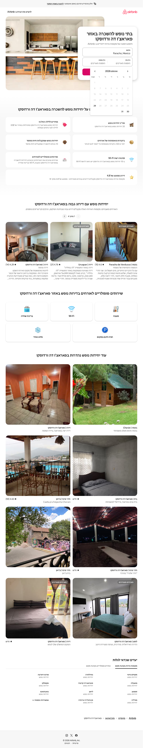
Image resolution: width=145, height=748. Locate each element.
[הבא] (64, 216)
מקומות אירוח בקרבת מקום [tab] (126, 666)
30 (128, 111)
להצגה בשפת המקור (55, 3)
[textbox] (120, 63)
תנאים (67, 743)
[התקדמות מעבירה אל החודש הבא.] (95, 71)
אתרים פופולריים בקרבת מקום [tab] (98, 666)
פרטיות (75, 743)
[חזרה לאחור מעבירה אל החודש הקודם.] (127, 71)
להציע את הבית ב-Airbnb (19, 11)
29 (95, 105)
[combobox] (107, 53)
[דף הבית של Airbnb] (130, 11)
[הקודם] (78, 216)
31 (122, 111)
